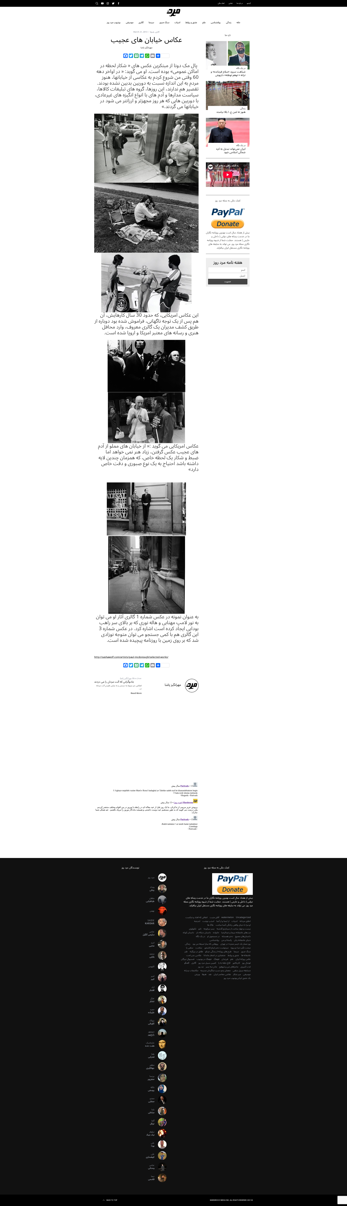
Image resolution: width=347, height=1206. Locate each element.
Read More (136, 693)
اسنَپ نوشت (208, 921)
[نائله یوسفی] (160, 1088)
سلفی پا (189, 947)
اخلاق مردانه (245, 921)
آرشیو (249, 3)
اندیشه (197, 921)
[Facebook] (125, 56)
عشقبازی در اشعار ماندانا (215, 955)
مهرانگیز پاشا (146, 47)
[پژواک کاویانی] (160, 1022)
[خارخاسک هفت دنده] (160, 1044)
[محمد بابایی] (160, 955)
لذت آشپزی (245, 966)
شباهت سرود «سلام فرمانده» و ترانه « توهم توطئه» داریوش (228, 73)
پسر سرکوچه (209, 928)
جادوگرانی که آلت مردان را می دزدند (114, 682)
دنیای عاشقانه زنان (242, 940)
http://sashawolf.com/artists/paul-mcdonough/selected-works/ (131, 657)
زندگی (242, 108)
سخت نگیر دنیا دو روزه (241, 947)
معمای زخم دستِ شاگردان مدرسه (215, 970)
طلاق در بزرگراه (196, 951)
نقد (209, 974)
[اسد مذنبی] (160, 944)
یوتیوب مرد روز (230, 978)
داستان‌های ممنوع (243, 936)
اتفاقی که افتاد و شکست (196, 917)
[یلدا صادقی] (160, 1111)
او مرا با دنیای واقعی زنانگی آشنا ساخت (233, 925)
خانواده (216, 932)
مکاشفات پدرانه (191, 970)
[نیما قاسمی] (160, 1177)
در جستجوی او (213, 936)
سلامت (198, 947)
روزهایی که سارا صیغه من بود (205, 944)
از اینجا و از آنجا (222, 921)
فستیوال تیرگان (187, 959)
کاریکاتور (236, 963)
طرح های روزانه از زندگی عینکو (218, 951)
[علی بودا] (160, 1144)
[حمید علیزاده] (160, 1011)
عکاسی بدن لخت (193, 955)
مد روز (201, 966)
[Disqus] (146, 741)
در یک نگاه (240, 68)
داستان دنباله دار (203, 932)
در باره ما (240, 3)
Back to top (112, 1200)
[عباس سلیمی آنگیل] (160, 933)
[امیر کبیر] (160, 977)
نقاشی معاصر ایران (222, 974)
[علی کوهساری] (160, 1155)
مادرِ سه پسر (211, 966)
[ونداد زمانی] (160, 888)
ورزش (197, 974)
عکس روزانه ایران (243, 959)
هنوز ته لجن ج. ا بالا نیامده (231, 112)
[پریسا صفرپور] (160, 1077)
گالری (157, 32)
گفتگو (186, 963)
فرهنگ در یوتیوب (204, 959)
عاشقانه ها (246, 955)
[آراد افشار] (160, 988)
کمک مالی (221, 3)
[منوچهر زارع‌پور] (160, 1033)
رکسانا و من (226, 940)
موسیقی (247, 974)
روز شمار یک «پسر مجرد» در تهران (235, 944)
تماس (231, 3)
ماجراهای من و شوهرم (228, 966)
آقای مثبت (214, 917)
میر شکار (237, 974)
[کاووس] (160, 966)
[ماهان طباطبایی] (160, 899)
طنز (186, 951)
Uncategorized (243, 917)
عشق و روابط (233, 955)
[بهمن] (160, 911)
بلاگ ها (210, 925)
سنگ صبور (246, 951)
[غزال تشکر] (160, 1000)
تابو (199, 928)
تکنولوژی (192, 928)
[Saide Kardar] (160, 922)
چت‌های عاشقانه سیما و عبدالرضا (236, 932)
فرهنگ (216, 959)
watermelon (227, 917)
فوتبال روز (246, 963)
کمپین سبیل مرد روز (207, 963)
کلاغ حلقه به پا (224, 963)
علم (231, 959)
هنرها (152, 32)
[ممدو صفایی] (160, 1100)
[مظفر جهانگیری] (160, 1066)
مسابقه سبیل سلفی (242, 970)
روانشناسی (214, 940)
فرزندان (224, 959)
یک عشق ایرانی (244, 978)
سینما (236, 951)
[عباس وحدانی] (160, 1166)
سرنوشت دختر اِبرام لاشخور (216, 947)
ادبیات (234, 921)
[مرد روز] (160, 877)
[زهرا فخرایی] (160, 1055)
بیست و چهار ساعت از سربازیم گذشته (234, 928)
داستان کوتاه (188, 932)
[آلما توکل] (160, 1122)
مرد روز (151, 877)
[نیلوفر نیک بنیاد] (160, 1133)
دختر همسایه (227, 936)
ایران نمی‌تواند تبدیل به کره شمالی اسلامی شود (230, 150)
